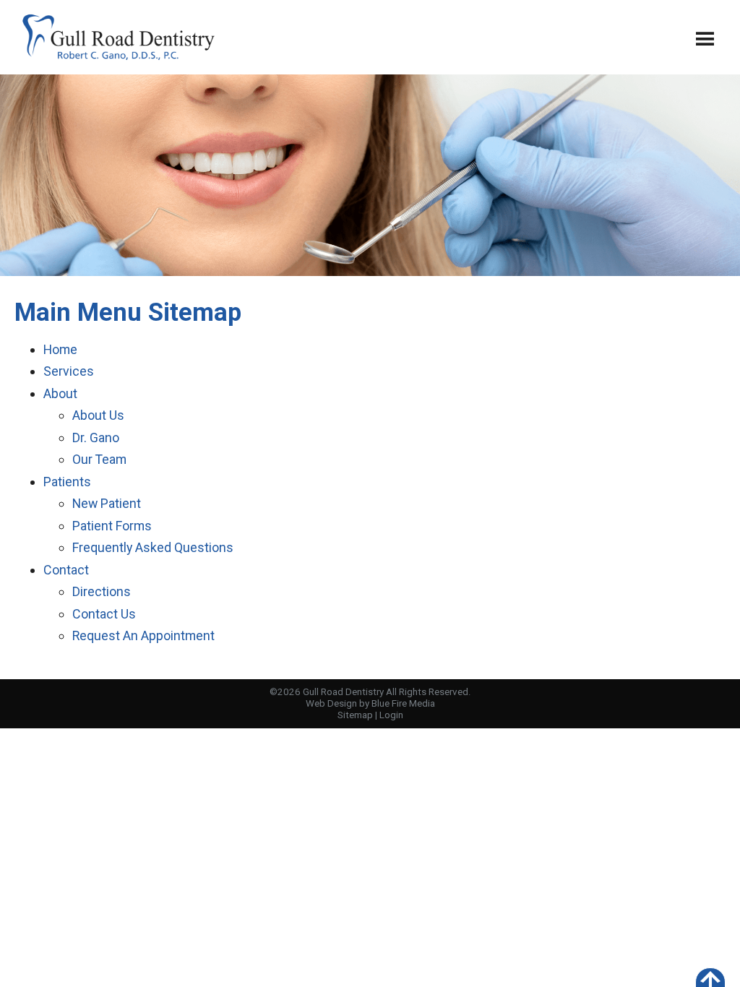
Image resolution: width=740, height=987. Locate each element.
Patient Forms (112, 525)
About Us (98, 415)
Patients (67, 481)
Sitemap (355, 715)
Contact (66, 569)
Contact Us (104, 613)
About (60, 393)
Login (391, 715)
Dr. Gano (95, 437)
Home (60, 349)
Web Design (331, 703)
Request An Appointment (143, 635)
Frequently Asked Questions (152, 547)
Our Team (99, 459)
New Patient (106, 503)
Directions (101, 591)
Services (68, 371)
